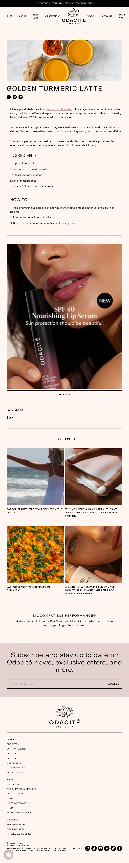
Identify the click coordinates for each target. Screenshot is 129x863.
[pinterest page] (107, 848)
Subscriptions (52, 16)
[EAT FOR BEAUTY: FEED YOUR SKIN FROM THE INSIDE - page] (35, 476)
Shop (9, 16)
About (22, 16)
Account (107, 16)
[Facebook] (9, 97)
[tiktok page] (94, 848)
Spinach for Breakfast (59, 109)
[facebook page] (119, 848)
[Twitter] (15, 97)
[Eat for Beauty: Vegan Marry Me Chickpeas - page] (35, 554)
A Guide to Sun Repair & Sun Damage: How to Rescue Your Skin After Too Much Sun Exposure (90, 590)
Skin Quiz (35, 16)
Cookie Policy (48, 848)
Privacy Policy (31, 848)
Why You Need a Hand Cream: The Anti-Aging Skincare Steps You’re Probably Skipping (91, 512)
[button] (8, 854)
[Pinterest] (20, 97)
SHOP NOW (64, 395)
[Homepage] (73, 16)
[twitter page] (113, 848)
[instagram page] (87, 848)
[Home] (64, 716)
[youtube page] (100, 848)
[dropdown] (9, 16)
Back (10, 417)
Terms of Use (14, 848)
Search (91, 16)
